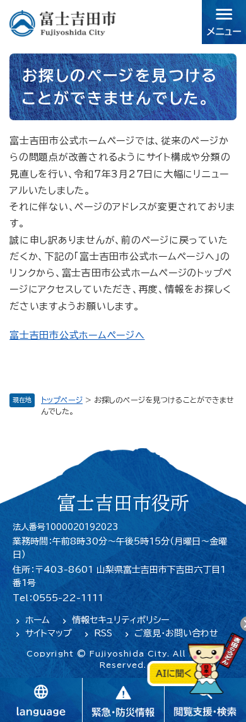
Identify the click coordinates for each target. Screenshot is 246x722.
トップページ (62, 399)
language (41, 700)
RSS (103, 633)
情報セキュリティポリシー (120, 620)
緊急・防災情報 (123, 700)
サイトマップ (48, 633)
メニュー (224, 22)
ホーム (37, 620)
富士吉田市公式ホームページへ (77, 335)
